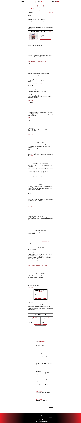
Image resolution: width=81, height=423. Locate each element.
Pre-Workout (37, 362)
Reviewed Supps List (40, 290)
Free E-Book (56, 1)
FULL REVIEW (33, 40)
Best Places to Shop (40, 314)
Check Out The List (40, 298)
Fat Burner (37, 391)
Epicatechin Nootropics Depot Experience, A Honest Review (43, 371)
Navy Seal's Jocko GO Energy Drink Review (43, 356)
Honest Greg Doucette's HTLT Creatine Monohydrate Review (42, 401)
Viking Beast (31, 12)
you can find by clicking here (45, 241)
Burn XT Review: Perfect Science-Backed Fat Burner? (43, 393)
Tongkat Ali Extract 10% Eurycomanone (38, 31)
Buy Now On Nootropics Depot (45, 39)
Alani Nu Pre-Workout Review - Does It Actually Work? (44, 364)
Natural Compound (38, 355)
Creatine (37, 399)
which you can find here (32, 155)
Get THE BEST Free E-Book (40, 341)
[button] (35, 4)
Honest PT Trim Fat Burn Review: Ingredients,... (44, 378)
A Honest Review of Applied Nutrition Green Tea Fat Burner (44, 385)
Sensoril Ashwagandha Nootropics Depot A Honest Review (43, 350)
